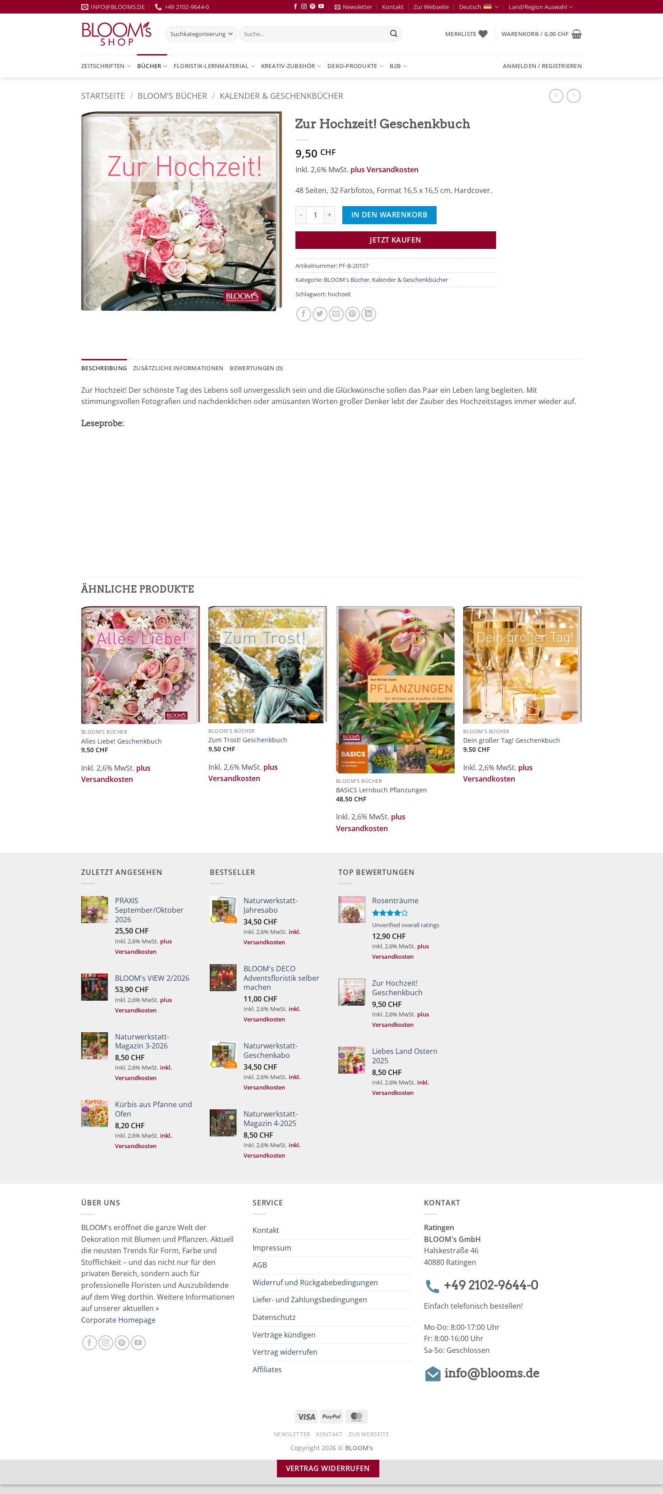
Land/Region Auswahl (538, 7)
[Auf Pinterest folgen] (312, 7)
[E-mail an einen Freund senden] (336, 314)
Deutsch (470, 7)
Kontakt (393, 7)
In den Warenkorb (389, 215)
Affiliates (267, 1369)
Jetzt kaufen (396, 240)
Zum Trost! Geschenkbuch (247, 740)
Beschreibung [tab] (104, 368)
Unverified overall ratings (405, 925)
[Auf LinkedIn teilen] (368, 314)
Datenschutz (274, 1317)
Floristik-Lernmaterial (211, 66)
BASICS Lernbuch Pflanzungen (381, 790)
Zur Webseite (431, 7)
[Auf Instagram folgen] (304, 7)
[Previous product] (573, 96)
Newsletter (357, 7)
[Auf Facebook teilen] (303, 314)
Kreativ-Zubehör (288, 66)
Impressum (272, 1248)
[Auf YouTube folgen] (321, 7)
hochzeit (339, 294)
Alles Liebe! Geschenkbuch (121, 741)
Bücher (149, 66)
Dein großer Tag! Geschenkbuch (511, 740)
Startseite (103, 95)
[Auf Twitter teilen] (320, 314)
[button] (542, 34)
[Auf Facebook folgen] (295, 7)
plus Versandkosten (384, 170)
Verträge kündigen (284, 1335)
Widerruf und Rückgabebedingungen (315, 1282)
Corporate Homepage (118, 1320)
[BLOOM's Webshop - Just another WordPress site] (116, 34)
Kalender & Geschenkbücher (281, 95)
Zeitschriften (102, 66)
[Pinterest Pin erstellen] (352, 314)
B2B (395, 66)
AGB (260, 1265)
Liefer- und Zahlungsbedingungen (310, 1300)
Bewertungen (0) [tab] (256, 368)
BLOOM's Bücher (172, 95)
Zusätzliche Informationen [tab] (178, 368)
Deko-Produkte (352, 66)
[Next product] (556, 96)
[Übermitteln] (393, 34)
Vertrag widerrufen (285, 1352)
